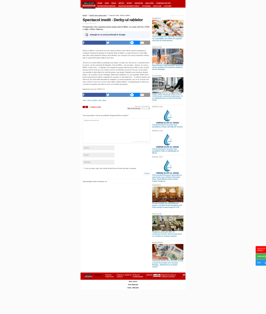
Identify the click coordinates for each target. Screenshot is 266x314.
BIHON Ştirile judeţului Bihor (98, 15)
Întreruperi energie (106, 6)
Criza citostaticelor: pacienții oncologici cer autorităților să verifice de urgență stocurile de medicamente (167, 38)
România (156, 18)
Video (113, 3)
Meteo (121, 3)
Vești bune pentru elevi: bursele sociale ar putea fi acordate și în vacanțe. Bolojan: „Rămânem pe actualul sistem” (167, 264)
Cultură (167, 6)
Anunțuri (139, 3)
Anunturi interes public (129, 6)
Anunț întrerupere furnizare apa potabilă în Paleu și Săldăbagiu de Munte (165, 151)
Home (99, 3)
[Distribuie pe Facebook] (94, 43)
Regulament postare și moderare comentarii (168, 275)
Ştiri (107, 3)
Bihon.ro (97, 275)
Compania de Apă (163, 3)
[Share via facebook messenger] (135, 43)
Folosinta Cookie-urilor (109, 275)
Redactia (149, 275)
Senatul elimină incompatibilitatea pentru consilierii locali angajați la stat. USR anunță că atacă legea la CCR (167, 205)
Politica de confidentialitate (138, 275)
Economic (146, 6)
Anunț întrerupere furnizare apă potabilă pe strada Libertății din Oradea (167, 126)
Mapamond (157, 242)
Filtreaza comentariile (142, 106)
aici (106, 181)
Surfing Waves (179, 15)
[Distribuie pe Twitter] (118, 43)
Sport (129, 3)
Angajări (149, 3)
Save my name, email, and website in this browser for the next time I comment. (110, 168)
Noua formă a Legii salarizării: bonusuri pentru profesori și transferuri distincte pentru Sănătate (167, 67)
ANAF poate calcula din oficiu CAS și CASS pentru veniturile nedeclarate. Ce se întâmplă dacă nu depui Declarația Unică (167, 97)
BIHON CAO (157, 107)
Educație (157, 6)
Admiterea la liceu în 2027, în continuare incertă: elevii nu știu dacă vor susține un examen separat (167, 234)
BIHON (85, 15)
